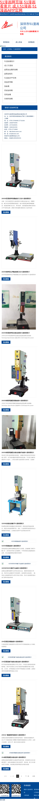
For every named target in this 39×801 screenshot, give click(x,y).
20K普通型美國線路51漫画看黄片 (12, 641)
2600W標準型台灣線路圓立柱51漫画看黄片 (16, 272)
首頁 (4, 49)
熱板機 (6, 86)
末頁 (33, 776)
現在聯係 (6, 212)
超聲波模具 (8, 74)
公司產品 (9, 49)
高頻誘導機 (8, 82)
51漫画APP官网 (10, 78)
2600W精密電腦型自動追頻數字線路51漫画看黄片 (18, 452)
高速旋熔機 (8, 90)
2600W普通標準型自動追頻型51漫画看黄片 (16, 333)
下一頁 (27, 776)
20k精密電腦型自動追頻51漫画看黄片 (14, 757)
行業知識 (26, 795)
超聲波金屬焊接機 (11, 69)
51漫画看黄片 (17, 49)
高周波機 (7, 94)
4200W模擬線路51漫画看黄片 (11, 546)
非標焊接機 (8, 99)
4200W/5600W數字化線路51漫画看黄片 (15, 568)
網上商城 (19, 42)
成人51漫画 (8, 65)
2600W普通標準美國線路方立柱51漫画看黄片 (16, 198)
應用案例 (6, 42)
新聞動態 (31, 42)
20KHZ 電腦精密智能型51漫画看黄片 (14, 735)
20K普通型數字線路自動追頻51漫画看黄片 (15, 661)
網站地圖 (2, 800)
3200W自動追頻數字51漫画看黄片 (13, 523)
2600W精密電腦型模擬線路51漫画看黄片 (15, 400)
